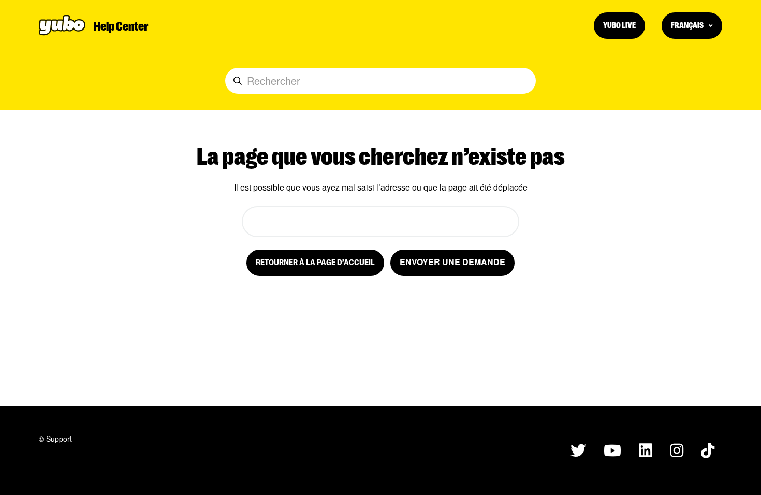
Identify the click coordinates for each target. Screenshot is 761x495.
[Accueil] (62, 25)
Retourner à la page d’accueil (315, 262)
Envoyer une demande (452, 262)
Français (688, 25)
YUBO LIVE (619, 25)
